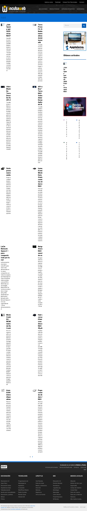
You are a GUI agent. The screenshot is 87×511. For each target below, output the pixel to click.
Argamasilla (73, 485)
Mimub (3, 497)
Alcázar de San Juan (76, 483)
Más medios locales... (76, 499)
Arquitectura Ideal (6, 487)
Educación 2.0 (57, 481)
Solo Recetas (39, 481)
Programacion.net (23, 481)
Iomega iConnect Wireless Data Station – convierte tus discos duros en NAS (42, 177)
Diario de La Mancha (76, 494)
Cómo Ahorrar (57, 494)
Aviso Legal (82, 507)
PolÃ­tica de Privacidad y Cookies (71, 507)
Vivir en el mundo (40, 494)
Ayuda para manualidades (8, 492)
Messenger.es (22, 483)
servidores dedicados (16, 509)
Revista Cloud (22, 494)
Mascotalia (56, 492)
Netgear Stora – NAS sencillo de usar (41, 251)
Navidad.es (56, 485)
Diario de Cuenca (75, 492)
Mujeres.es (39, 492)
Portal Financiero (57, 497)
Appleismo (21, 485)
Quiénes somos (49, 2)
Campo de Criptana (75, 487)
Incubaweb (21, 487)
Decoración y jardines (7, 494)
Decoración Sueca (6, 485)
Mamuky (38, 490)
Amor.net (38, 487)
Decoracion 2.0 (5, 481)
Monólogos (56, 490)
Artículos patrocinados (51, 467)
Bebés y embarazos (41, 485)
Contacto (81, 2)
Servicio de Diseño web (66, 467)
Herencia (72, 497)
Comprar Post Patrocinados (70, 2)
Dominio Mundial (57, 483)
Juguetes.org (56, 487)
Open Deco (4, 483)
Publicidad (57, 2)
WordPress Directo (23, 490)
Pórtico (3, 499)
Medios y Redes (81, 465)
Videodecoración (5, 490)
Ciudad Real (73, 490)
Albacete (72, 481)
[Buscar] (84, 26)
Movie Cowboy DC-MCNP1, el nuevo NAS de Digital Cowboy (10, 321)
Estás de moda (40, 483)
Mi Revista (56, 499)
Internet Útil (21, 497)
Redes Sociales (22, 492)
